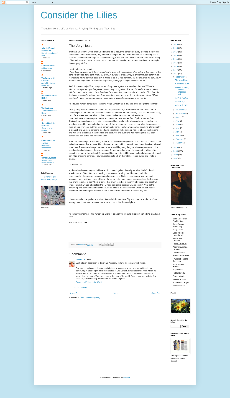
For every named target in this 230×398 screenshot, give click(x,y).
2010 (175, 147)
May (178, 128)
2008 (175, 155)
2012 (175, 70)
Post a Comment (80, 288)
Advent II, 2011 (181, 105)
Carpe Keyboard (48, 158)
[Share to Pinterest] (112, 244)
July (177, 121)
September (180, 113)
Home (115, 293)
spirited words (46, 68)
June (178, 124)
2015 (175, 59)
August (179, 117)
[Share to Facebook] (109, 244)
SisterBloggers (50, 177)
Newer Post (74, 293)
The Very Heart (181, 80)
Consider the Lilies (79, 15)
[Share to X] (106, 244)
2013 (175, 66)
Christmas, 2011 (182, 84)
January (179, 143)
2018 (175, 48)
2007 (175, 158)
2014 (175, 63)
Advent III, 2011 (181, 102)
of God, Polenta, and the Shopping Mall (182, 90)
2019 (175, 44)
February (180, 139)
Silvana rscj (81, 259)
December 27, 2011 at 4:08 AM (89, 282)
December (180, 77)
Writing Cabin (47, 108)
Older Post (155, 293)
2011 (175, 74)
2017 (175, 52)
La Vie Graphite (48, 66)
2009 (175, 151)
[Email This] (100, 244)
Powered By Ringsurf (50, 179)
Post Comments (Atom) (90, 298)
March (178, 135)
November (180, 110)
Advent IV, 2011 (181, 98)
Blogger (126, 378)
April (178, 132)
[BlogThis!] (103, 244)
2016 (175, 55)
